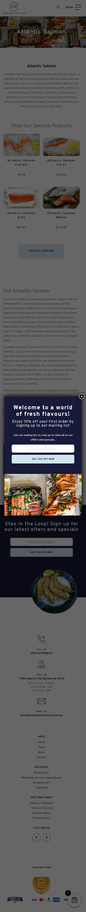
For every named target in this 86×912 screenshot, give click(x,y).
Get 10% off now (43, 459)
